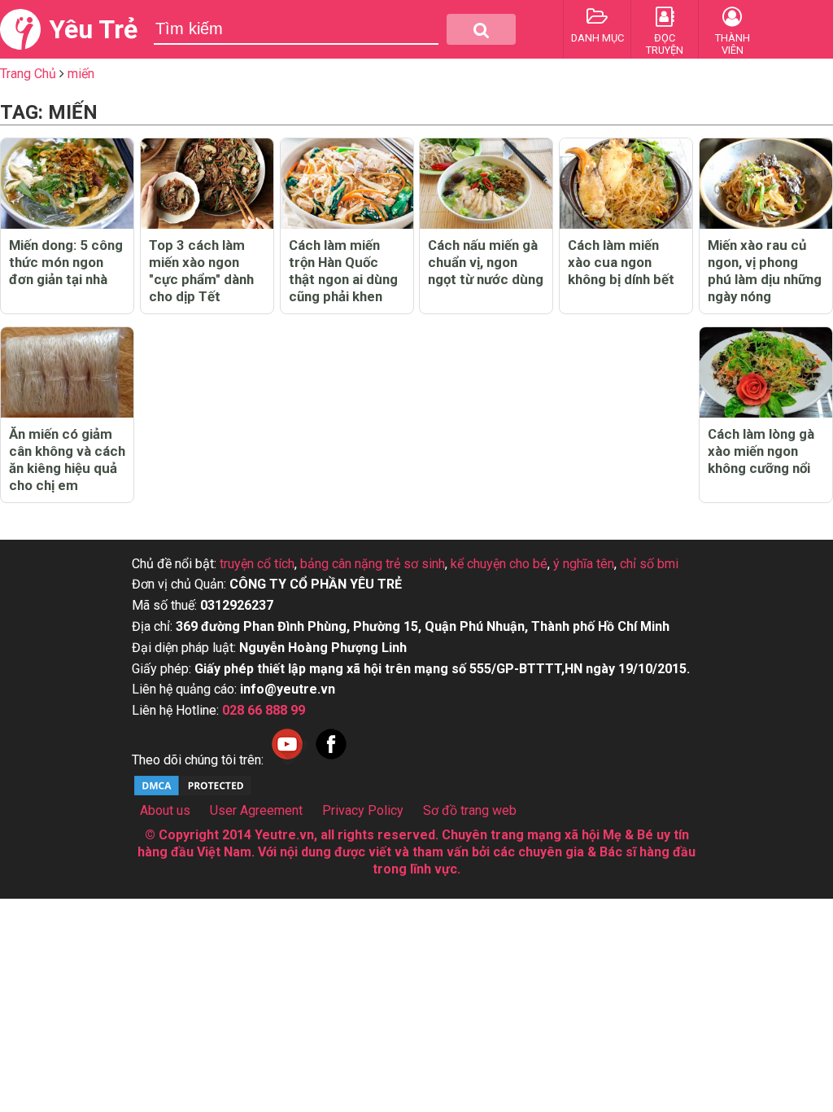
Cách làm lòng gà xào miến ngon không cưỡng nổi (761, 451)
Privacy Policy (362, 810)
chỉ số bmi (649, 563)
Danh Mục (597, 38)
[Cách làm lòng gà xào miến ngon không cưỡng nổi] (766, 372)
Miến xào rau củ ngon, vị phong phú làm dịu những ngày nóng (765, 270)
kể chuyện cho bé (499, 563)
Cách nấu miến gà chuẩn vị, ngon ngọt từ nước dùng (485, 262)
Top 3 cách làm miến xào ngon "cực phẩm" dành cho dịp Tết (201, 270)
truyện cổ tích (257, 563)
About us (165, 810)
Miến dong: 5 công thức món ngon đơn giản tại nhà (66, 262)
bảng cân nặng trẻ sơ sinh (372, 563)
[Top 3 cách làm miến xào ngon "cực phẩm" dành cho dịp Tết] (207, 183)
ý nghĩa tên (583, 563)
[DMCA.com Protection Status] (193, 793)
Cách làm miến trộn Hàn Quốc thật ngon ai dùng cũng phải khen (343, 270)
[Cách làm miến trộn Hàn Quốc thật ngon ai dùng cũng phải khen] (347, 183)
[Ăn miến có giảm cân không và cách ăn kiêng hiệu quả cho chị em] (67, 372)
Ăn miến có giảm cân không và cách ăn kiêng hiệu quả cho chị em (67, 459)
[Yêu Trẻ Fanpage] (331, 760)
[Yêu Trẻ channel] (287, 760)
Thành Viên (732, 44)
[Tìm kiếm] (481, 29)
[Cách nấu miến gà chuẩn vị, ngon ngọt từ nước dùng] (486, 183)
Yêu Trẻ (93, 29)
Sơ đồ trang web (470, 810)
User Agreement (256, 810)
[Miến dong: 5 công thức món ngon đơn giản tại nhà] (67, 183)
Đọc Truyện (664, 44)
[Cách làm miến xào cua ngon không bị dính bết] (626, 183)
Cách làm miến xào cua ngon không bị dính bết (621, 262)
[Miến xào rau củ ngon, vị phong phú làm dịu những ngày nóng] (766, 183)
